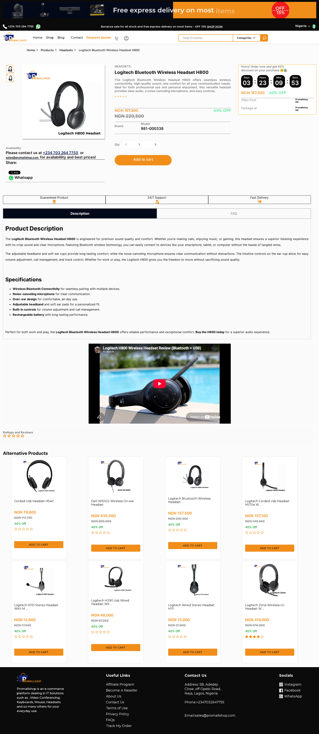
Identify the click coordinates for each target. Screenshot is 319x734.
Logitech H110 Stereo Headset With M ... (36, 606)
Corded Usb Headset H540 (34, 501)
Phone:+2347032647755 (204, 702)
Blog (60, 37)
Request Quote (99, 37)
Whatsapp (23, 177)
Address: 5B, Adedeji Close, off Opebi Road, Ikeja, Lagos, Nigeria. (203, 688)
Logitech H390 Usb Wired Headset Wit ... (110, 602)
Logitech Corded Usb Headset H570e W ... (267, 502)
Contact (77, 37)
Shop (50, 37)
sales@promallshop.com (22, 157)
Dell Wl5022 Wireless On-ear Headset (112, 502)
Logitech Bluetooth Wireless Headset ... (189, 500)
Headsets (66, 50)
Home (37, 37)
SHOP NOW (215, 26)
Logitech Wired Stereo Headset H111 (191, 606)
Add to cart (143, 159)
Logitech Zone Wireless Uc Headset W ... (264, 606)
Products (47, 50)
